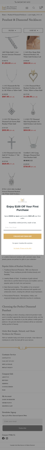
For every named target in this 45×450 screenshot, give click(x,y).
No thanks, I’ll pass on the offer (23, 248)
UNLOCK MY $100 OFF (23, 236)
